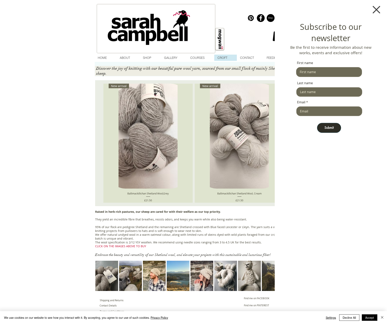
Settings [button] (331, 318)
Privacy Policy (159, 318)
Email (301, 102)
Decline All (349, 318)
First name (305, 62)
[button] (376, 9)
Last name (305, 83)
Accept (369, 318)
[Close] (382, 317)
